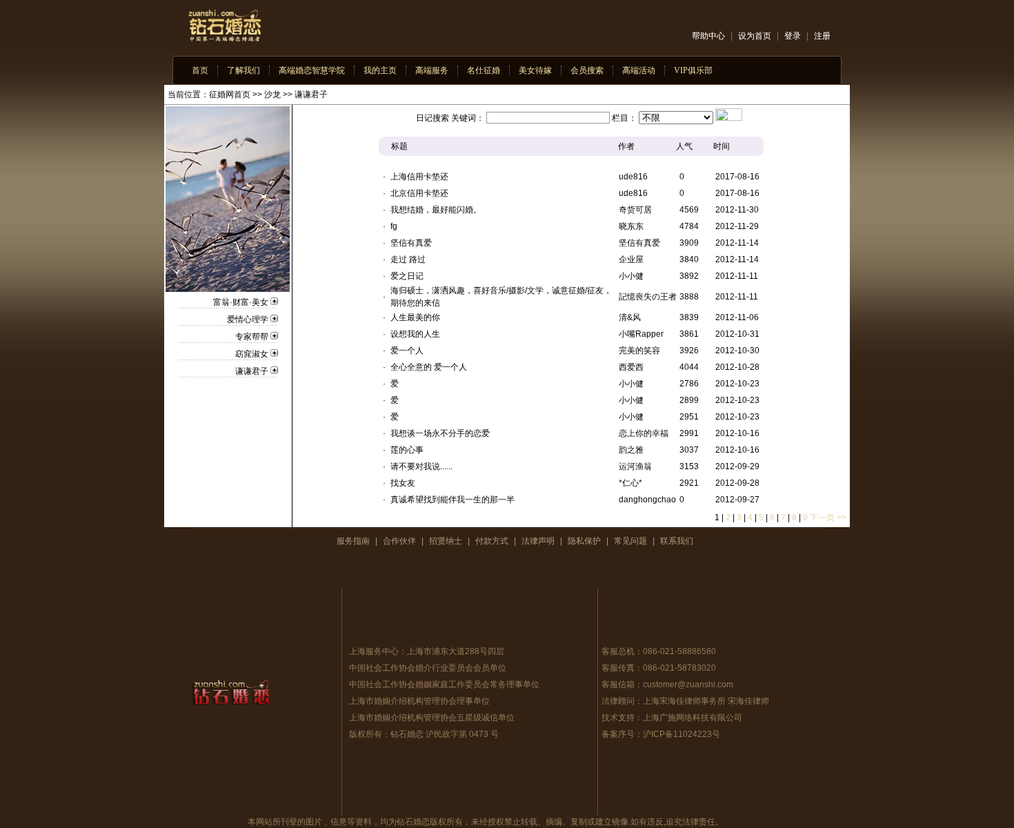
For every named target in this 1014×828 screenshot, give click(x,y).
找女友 (402, 483)
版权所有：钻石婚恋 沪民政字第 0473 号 (424, 734)
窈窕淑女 (251, 354)
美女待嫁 (535, 70)
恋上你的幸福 (643, 433)
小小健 (631, 276)
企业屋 (631, 259)
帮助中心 (708, 36)
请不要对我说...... (421, 466)
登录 (792, 36)
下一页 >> (828, 517)
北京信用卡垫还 (419, 193)
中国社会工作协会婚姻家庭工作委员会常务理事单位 (444, 684)
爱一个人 (407, 350)
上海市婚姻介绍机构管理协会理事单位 (419, 701)
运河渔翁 (635, 466)
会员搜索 (587, 70)
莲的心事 (407, 450)
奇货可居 (635, 210)
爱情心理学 (247, 319)
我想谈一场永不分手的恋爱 (440, 433)
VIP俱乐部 (693, 70)
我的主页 (380, 70)
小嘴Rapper (641, 334)
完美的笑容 (639, 350)
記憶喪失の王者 (648, 297)
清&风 (630, 317)
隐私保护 (584, 541)
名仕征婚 (483, 70)
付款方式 (491, 541)
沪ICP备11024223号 (681, 734)
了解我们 (243, 70)
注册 (822, 36)
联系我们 (676, 541)
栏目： (624, 118)
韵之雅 (631, 450)
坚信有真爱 (411, 243)
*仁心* (630, 483)
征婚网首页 (229, 94)
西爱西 (631, 367)
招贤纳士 (445, 541)
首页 (200, 70)
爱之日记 (407, 276)
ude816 (633, 176)
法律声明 (538, 541)
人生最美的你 (415, 317)
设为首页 (754, 36)
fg (393, 226)
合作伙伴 (399, 541)
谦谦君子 (311, 94)
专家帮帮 (251, 337)
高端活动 (638, 70)
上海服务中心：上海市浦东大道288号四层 (426, 651)
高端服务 (431, 70)
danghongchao (647, 499)
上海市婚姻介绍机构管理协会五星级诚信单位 (432, 717)
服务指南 (353, 541)
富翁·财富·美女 (240, 302)
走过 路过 (408, 259)
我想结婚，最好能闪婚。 (435, 210)
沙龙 (272, 94)
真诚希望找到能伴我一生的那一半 (452, 499)
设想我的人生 (415, 334)
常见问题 (630, 541)
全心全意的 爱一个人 (428, 367)
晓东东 (631, 226)
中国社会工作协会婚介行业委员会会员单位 (427, 668)
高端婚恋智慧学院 (312, 70)
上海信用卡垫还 (419, 176)
